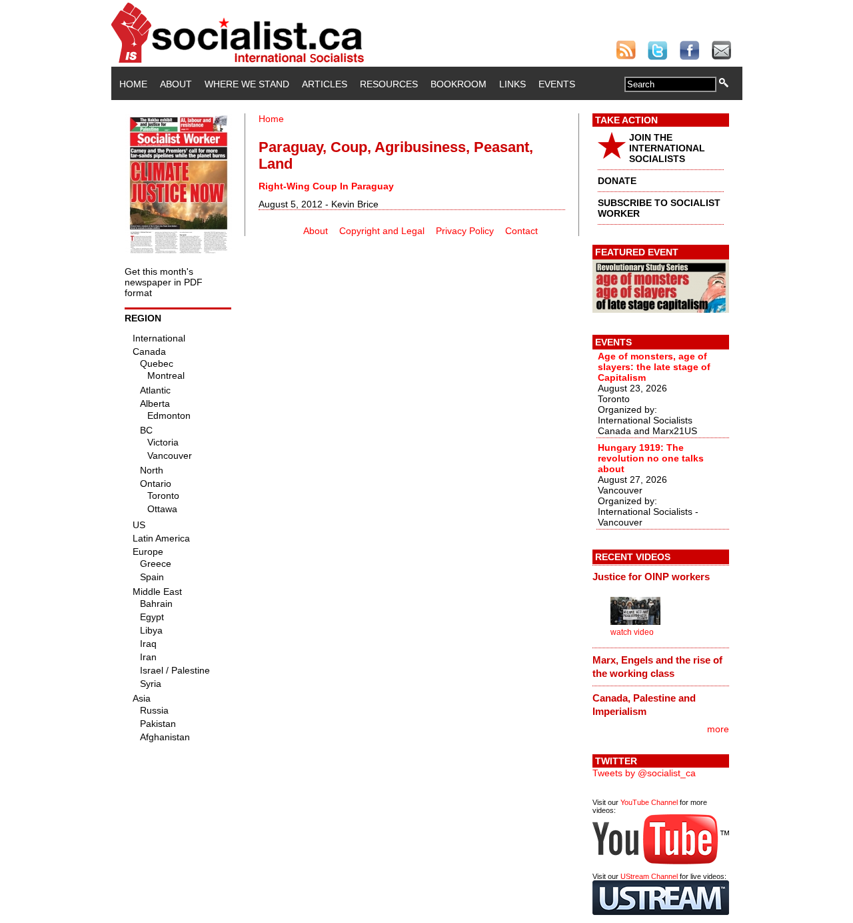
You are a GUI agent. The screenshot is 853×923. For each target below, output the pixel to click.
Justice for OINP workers (651, 576)
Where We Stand (247, 84)
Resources (389, 84)
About (176, 84)
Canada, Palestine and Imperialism (644, 704)
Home (133, 84)
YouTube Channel (649, 802)
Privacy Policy (465, 230)
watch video (632, 632)
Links (512, 84)
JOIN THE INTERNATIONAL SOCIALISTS (667, 148)
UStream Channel (649, 876)
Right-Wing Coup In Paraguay (326, 186)
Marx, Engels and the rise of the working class (657, 666)
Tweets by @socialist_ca (644, 773)
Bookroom (458, 84)
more (718, 729)
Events (556, 84)
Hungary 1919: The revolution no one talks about (651, 458)
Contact (521, 230)
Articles (324, 84)
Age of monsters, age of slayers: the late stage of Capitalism (654, 367)
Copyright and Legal (382, 230)
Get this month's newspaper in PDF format (164, 282)
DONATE (617, 180)
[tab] (660, 577)
